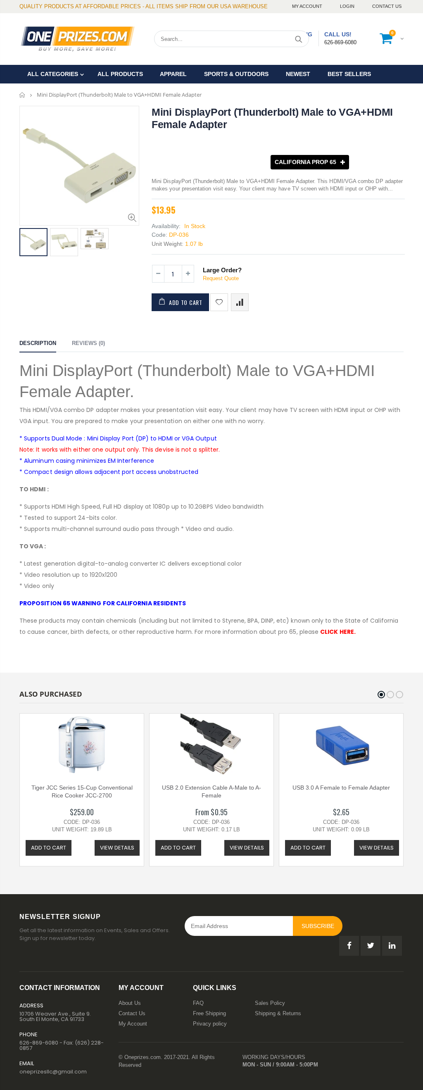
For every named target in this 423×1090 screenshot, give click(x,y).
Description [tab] (37, 343)
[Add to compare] (240, 302)
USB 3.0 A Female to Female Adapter (341, 787)
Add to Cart (185, 302)
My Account (307, 6)
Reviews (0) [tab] (88, 343)
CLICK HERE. (338, 632)
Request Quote (221, 278)
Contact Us (387, 6)
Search (298, 39)
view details (117, 848)
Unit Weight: (167, 243)
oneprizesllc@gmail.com (53, 1072)
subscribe (318, 926)
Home (22, 95)
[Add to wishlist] (219, 302)
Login (348, 6)
